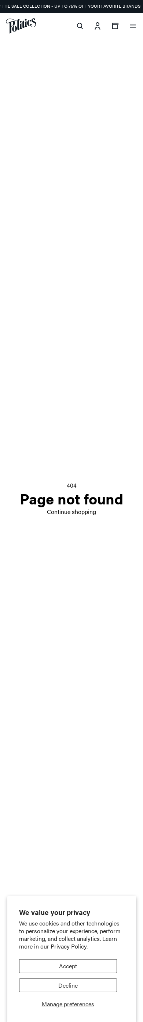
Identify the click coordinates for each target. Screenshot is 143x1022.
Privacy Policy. (69, 946)
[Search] (80, 26)
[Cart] (115, 26)
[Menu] (132, 26)
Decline (68, 985)
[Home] (21, 26)
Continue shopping (71, 511)
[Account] (97, 26)
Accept (68, 966)
